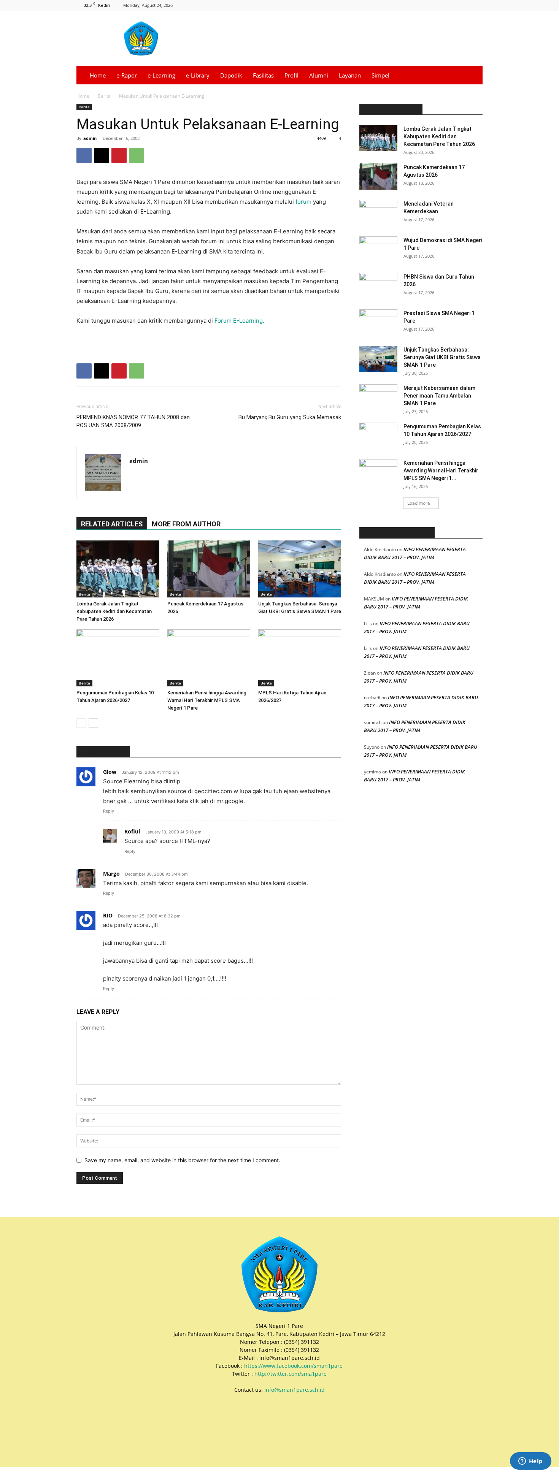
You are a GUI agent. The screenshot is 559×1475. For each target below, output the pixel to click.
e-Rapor (126, 75)
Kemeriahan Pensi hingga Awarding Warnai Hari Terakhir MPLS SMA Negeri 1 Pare (206, 700)
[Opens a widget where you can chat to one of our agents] (530, 1461)
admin (90, 138)
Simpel (380, 75)
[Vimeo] (464, 5)
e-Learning (161, 75)
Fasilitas (263, 75)
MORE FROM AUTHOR (186, 524)
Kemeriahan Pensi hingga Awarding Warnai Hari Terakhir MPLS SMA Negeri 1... (440, 470)
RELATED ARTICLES (112, 524)
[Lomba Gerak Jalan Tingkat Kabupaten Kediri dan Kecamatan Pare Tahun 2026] (117, 568)
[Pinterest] (119, 155)
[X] (451, 5)
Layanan (350, 75)
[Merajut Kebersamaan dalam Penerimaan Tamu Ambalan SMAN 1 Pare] (378, 397)
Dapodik (231, 75)
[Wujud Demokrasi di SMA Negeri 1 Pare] (378, 249)
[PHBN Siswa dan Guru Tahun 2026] (378, 286)
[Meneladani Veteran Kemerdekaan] (378, 213)
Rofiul (132, 831)
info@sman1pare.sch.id (294, 1389)
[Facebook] (426, 5)
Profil (291, 75)
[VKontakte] (477, 5)
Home (98, 75)
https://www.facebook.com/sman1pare (293, 1365)
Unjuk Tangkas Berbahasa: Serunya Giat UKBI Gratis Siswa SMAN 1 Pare (442, 357)
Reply (108, 811)
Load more (418, 503)
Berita (104, 96)
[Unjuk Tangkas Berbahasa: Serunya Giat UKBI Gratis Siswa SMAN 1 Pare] (299, 568)
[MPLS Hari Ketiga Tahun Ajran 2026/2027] (299, 657)
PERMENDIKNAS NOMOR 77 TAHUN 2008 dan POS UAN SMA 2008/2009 (133, 421)
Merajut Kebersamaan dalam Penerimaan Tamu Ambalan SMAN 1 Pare (439, 395)
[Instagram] (439, 5)
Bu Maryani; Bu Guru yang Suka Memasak (289, 417)
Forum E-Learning (238, 320)
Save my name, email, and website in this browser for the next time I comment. (182, 1160)
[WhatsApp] (136, 155)
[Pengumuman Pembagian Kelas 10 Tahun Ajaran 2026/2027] (117, 657)
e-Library (198, 75)
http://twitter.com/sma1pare (290, 1373)
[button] (473, 75)
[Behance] (414, 5)
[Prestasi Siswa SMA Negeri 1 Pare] (378, 322)
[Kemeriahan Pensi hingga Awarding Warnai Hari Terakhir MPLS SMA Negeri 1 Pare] (208, 657)
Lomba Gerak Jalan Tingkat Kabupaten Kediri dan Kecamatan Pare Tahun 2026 (114, 611)
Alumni (318, 75)
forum (303, 201)
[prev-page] (81, 723)
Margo (111, 873)
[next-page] (93, 723)
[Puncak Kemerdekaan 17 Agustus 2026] (208, 568)
